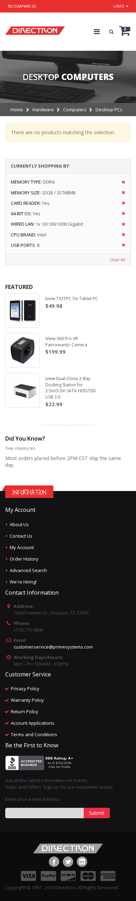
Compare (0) (24, 6)
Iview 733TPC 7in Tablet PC (71, 298)
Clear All (117, 259)
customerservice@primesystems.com (53, 647)
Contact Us (21, 536)
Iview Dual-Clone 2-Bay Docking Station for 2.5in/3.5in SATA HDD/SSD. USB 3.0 (71, 388)
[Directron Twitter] (68, 861)
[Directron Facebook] (54, 861)
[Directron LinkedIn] (82, 861)
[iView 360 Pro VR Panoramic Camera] (22, 350)
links (118, 6)
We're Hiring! (23, 582)
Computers (74, 109)
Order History (24, 559)
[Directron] (35, 29)
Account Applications (32, 723)
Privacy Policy (25, 688)
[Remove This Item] (121, 182)
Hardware (43, 109)
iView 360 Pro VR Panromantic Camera (66, 342)
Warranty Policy (27, 700)
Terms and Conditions (34, 734)
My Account (22, 547)
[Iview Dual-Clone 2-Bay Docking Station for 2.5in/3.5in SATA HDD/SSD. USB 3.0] (22, 390)
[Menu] (97, 31)
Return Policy (24, 711)
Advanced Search (28, 570)
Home (16, 109)
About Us (19, 524)
